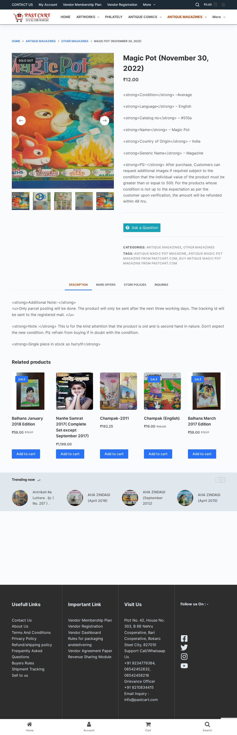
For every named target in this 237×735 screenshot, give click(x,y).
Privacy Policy (24, 638)
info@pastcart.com (141, 699)
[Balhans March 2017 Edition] (206, 391)
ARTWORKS (85, 17)
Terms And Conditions (31, 632)
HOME (66, 17)
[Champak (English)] (162, 391)
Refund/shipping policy (32, 644)
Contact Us (22, 620)
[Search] (197, 4)
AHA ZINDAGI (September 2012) (154, 498)
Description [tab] (78, 284)
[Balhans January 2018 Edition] (30, 391)
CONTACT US (22, 4)
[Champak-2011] (118, 391)
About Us (20, 626)
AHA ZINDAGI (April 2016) (99, 498)
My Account (48, 4)
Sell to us (20, 675)
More (147, 4)
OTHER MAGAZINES (199, 247)
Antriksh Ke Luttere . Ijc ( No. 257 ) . (43, 498)
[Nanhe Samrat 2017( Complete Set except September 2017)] (74, 391)
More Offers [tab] (105, 284)
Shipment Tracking (28, 669)
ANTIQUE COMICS (142, 17)
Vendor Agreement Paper (90, 650)
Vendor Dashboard (84, 632)
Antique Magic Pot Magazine (160, 253)
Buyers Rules (23, 663)
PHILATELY (113, 17)
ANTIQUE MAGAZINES (184, 17)
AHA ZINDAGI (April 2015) (209, 498)
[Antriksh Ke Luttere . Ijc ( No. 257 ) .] (20, 498)
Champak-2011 (114, 418)
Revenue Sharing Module (89, 656)
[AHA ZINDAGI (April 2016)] (75, 498)
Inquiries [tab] (161, 284)
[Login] (223, 4)
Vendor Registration (122, 4)
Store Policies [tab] (135, 284)
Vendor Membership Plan (82, 4)
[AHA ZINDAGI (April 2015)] (185, 498)
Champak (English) (162, 418)
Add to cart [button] (25, 454)
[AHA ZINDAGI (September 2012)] (130, 498)
